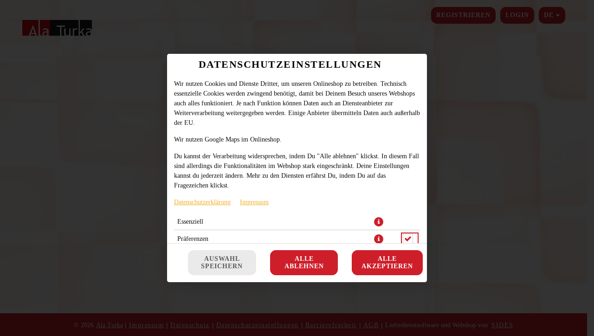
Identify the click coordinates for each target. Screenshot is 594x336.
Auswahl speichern (222, 262)
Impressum (254, 202)
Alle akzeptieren (387, 262)
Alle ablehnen (304, 262)
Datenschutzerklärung (202, 202)
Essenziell (190, 221)
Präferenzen (192, 238)
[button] (378, 221)
